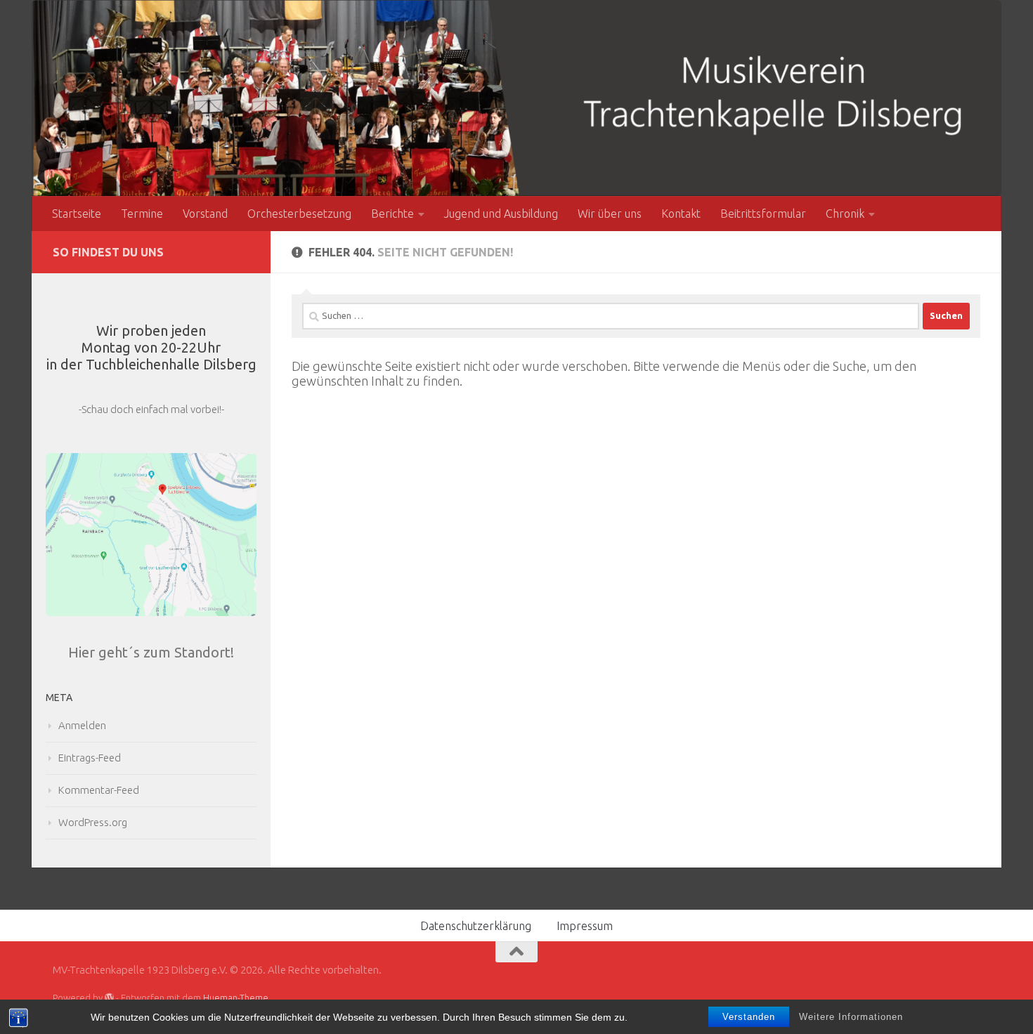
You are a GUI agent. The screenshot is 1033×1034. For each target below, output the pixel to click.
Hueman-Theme (235, 997)
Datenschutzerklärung (475, 926)
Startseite (76, 213)
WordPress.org (92, 822)
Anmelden (82, 725)
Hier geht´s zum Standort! (151, 652)
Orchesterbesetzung (299, 213)
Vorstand (205, 213)
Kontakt (681, 213)
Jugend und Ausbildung (501, 213)
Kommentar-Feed (98, 790)
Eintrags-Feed (89, 758)
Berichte (392, 213)
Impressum (585, 926)
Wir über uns (610, 213)
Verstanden (748, 1017)
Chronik (845, 213)
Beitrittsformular (763, 213)
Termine (142, 213)
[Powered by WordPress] (109, 997)
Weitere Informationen (851, 1017)
